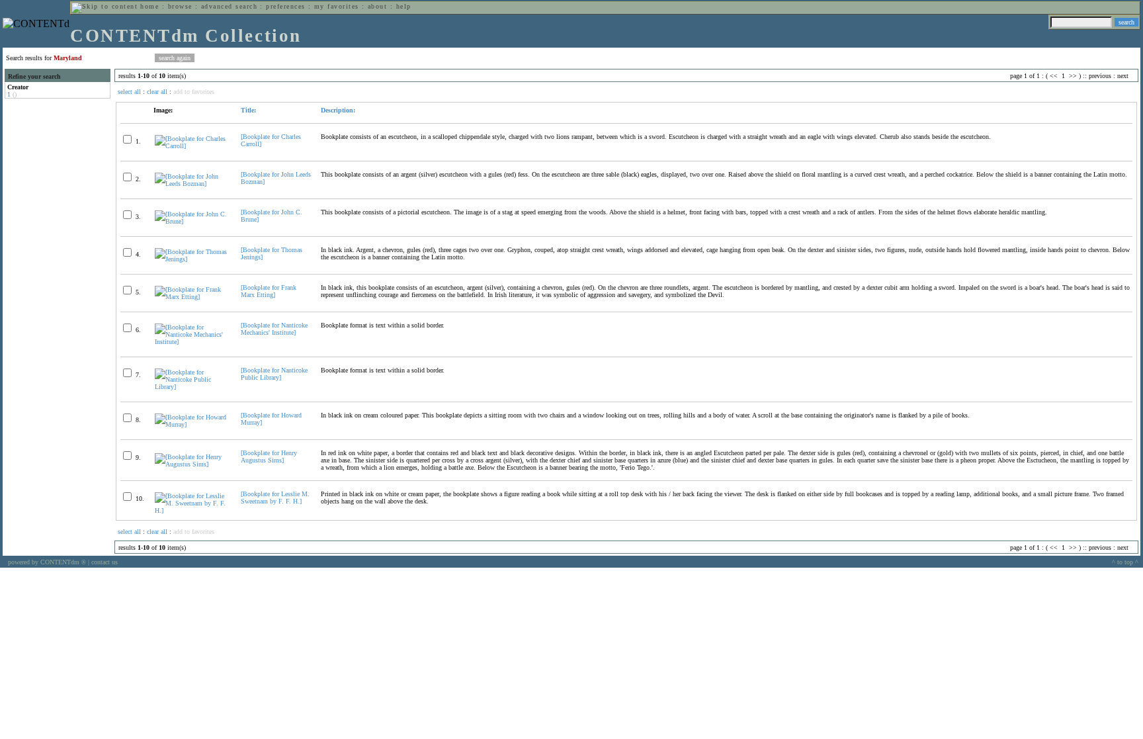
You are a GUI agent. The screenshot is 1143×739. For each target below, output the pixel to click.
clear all (157, 91)
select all (129, 91)
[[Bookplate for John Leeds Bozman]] (192, 183)
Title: (248, 110)
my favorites (336, 6)
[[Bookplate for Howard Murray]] (192, 424)
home (149, 6)
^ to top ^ (1125, 562)
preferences (285, 6)
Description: (338, 110)
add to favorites (193, 91)
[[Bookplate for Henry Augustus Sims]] (192, 464)
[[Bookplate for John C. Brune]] (192, 221)
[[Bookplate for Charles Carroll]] (192, 146)
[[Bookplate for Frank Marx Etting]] (192, 296)
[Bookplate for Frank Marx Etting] (268, 291)
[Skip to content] (104, 6)
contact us (104, 562)
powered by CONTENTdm (47, 562)
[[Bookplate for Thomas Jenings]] (192, 259)
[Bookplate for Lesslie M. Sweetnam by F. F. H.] (275, 497)
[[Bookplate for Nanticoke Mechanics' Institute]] (192, 341)
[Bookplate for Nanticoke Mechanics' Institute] (274, 329)
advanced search (229, 6)
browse (180, 6)
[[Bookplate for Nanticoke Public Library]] (192, 386)
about (377, 6)
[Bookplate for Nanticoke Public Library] (274, 374)
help (403, 6)
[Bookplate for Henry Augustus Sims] (269, 456)
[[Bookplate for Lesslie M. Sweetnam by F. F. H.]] (192, 510)
